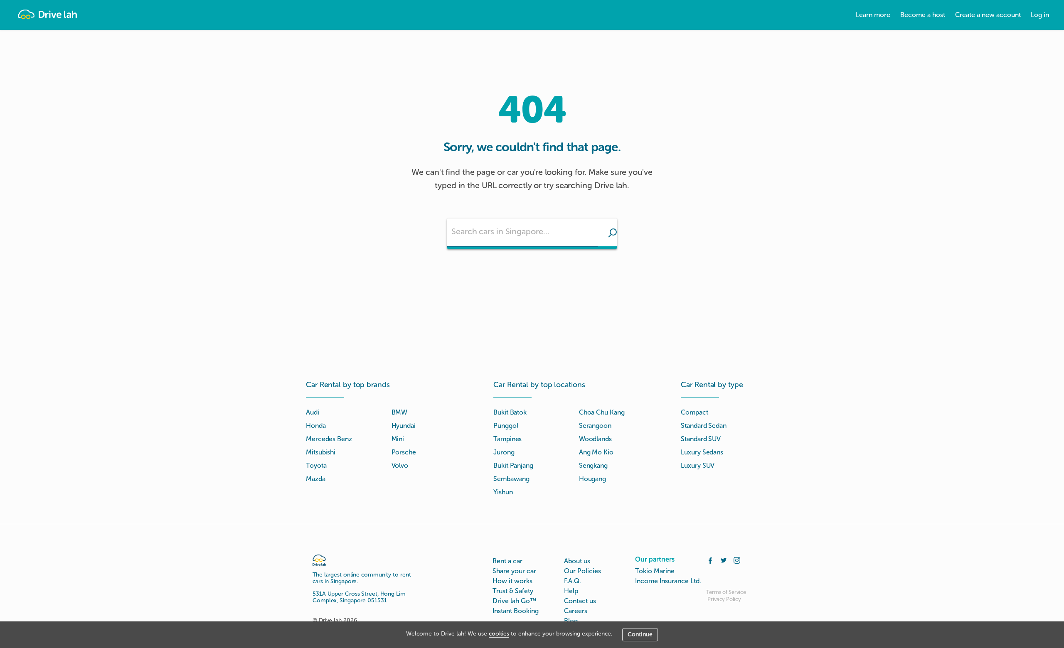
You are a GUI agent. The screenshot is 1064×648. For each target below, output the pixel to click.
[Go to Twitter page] (723, 560)
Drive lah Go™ (514, 601)
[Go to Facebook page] (710, 560)
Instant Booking (516, 611)
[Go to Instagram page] (737, 560)
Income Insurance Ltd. (668, 581)
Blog (571, 621)
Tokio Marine (655, 571)
